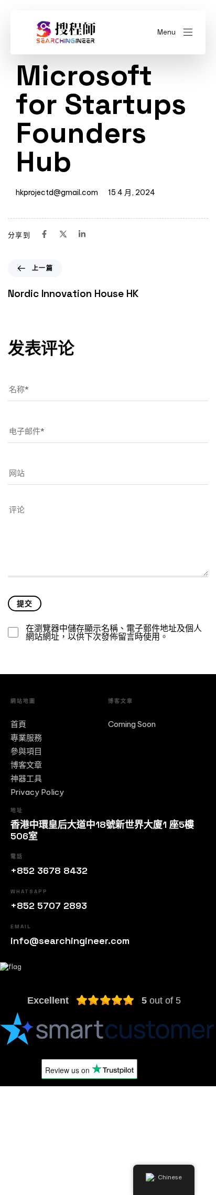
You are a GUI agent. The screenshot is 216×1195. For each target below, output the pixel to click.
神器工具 (26, 779)
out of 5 (161, 1000)
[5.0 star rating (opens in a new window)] (105, 1000)
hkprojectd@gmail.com (57, 192)
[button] (174, 32)
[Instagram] (51, 1141)
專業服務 (26, 738)
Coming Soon (132, 724)
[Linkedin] (85, 1141)
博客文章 (26, 765)
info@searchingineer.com (69, 941)
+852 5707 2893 (48, 906)
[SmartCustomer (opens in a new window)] (108, 1028)
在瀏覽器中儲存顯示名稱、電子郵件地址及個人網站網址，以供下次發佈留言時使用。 (114, 632)
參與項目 (26, 751)
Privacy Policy (37, 792)
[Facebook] (17, 1141)
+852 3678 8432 (49, 870)
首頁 (18, 724)
